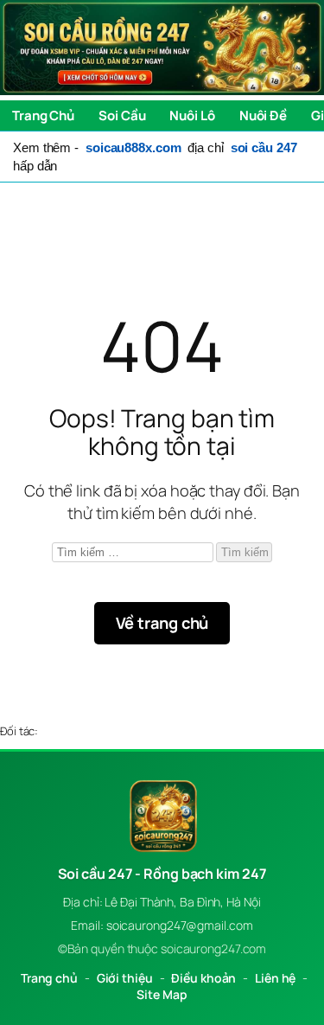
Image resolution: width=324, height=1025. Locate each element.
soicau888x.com (133, 147)
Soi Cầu (121, 115)
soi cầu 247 (264, 147)
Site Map (162, 994)
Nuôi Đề (263, 115)
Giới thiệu (125, 978)
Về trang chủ (162, 622)
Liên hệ (275, 978)
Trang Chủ (43, 115)
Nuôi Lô (191, 115)
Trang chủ (49, 978)
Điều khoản (203, 978)
